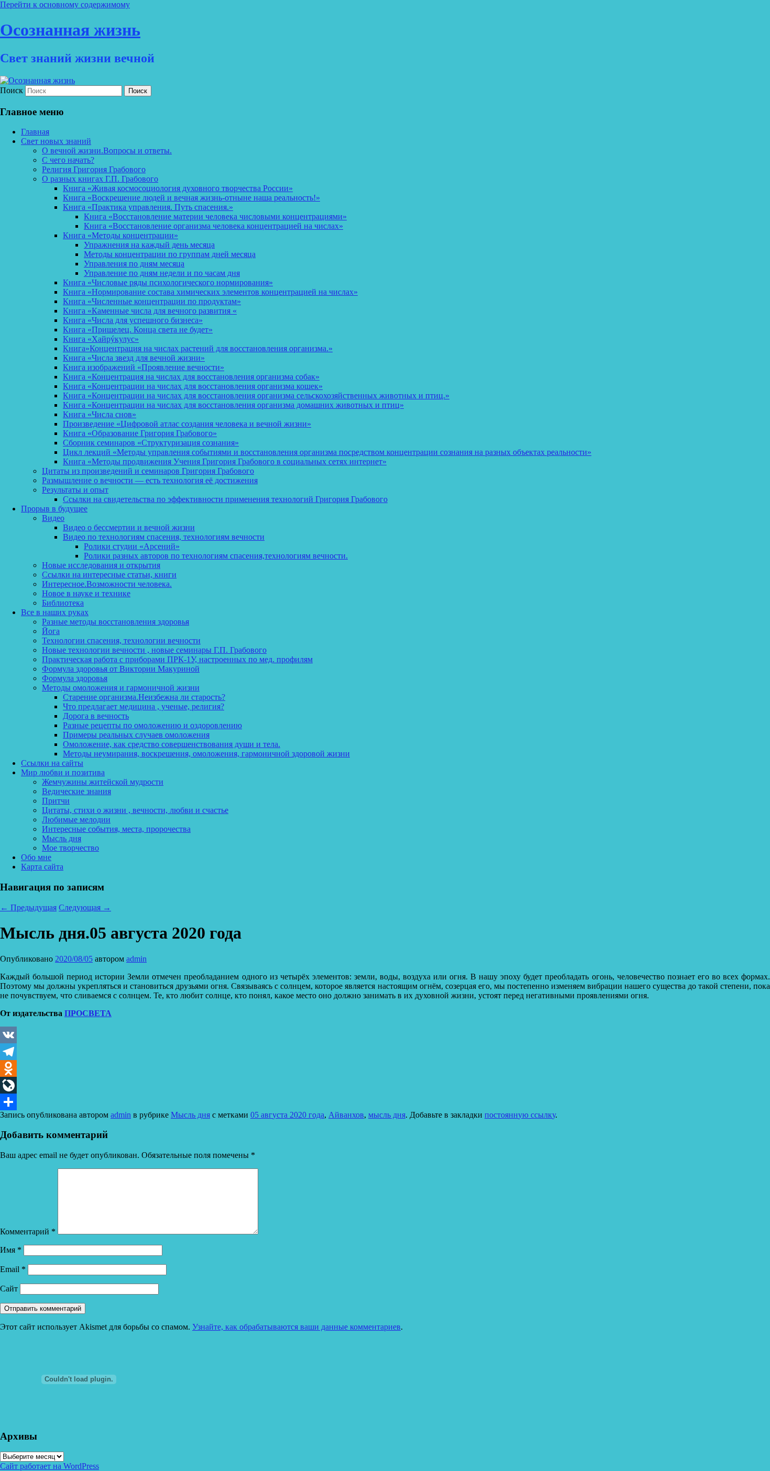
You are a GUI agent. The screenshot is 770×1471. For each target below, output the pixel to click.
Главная (35, 131)
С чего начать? (68, 159)
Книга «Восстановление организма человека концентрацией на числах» (213, 225)
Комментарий (28, 1231)
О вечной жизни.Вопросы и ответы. (107, 150)
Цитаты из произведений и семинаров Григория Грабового (148, 470)
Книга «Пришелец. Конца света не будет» (138, 329)
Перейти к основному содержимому (65, 4)
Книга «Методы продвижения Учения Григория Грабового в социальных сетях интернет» (225, 461)
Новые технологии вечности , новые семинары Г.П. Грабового (154, 649)
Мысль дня (61, 838)
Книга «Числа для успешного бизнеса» (133, 320)
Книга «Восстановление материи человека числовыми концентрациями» (215, 216)
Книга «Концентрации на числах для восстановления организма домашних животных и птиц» (233, 404)
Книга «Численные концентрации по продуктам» (152, 301)
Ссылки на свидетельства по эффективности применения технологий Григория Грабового (225, 499)
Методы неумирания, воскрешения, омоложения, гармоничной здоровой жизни (206, 753)
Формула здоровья (74, 678)
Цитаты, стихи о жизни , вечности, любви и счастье (135, 810)
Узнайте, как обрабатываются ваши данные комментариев (296, 1326)
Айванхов (346, 1114)
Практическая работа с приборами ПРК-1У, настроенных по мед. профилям (177, 659)
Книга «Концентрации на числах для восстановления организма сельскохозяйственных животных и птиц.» (256, 395)
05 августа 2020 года (287, 1114)
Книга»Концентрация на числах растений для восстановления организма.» (198, 348)
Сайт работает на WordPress (49, 1466)
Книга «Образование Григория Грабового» (140, 433)
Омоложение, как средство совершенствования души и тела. (171, 744)
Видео (53, 518)
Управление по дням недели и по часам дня (162, 273)
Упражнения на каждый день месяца (149, 244)
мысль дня (386, 1114)
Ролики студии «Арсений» (132, 546)
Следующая (85, 907)
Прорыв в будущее (54, 508)
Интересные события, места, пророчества (116, 828)
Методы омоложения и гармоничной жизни (121, 687)
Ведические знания (76, 791)
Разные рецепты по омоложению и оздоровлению (152, 725)
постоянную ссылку (520, 1114)
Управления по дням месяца (134, 263)
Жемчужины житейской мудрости (102, 781)
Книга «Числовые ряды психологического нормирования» (168, 282)
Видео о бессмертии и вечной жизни (129, 527)
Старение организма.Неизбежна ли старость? (144, 697)
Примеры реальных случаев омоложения (136, 734)
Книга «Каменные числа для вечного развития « (150, 310)
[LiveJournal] (385, 1085)
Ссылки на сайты (52, 763)
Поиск (11, 90)
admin (136, 958)
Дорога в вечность (96, 715)
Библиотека (63, 602)
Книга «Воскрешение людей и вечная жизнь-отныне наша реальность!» (191, 197)
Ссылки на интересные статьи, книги (109, 574)
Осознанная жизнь (70, 29)
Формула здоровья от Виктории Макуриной (121, 668)
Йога (51, 631)
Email (13, 1269)
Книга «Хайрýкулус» (101, 339)
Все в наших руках (55, 612)
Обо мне (36, 857)
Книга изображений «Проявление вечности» (143, 367)
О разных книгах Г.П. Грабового (100, 178)
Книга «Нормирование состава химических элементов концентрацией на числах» (210, 291)
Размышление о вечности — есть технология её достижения (150, 480)
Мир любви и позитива (63, 772)
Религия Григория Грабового (94, 169)
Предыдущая (28, 907)
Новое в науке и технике (86, 593)
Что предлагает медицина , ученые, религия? (143, 706)
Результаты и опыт (75, 489)
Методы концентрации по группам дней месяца (170, 254)
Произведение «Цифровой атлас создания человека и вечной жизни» (187, 423)
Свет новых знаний (56, 141)
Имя (10, 1249)
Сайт (9, 1288)
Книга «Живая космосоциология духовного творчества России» (178, 188)
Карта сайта (42, 866)
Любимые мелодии (76, 819)
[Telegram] (385, 1051)
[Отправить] (385, 1102)
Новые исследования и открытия (101, 565)
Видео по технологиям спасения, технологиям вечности (164, 536)
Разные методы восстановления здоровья (115, 621)
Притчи (56, 800)
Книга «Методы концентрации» (120, 235)
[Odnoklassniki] (385, 1068)
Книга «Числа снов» (99, 414)
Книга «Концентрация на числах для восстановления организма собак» (191, 376)
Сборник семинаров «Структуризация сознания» (151, 442)
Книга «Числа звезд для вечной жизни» (134, 357)
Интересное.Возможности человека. (107, 584)
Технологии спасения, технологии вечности (121, 640)
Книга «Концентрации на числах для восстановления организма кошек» (193, 386)
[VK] (385, 1035)
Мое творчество (70, 847)
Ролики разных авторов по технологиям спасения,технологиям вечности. (216, 555)
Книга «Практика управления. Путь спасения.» (148, 207)
